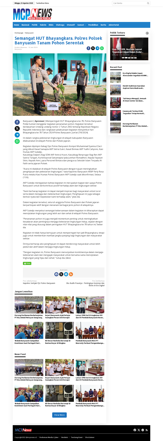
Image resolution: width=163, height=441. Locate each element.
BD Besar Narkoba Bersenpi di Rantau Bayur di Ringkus (57, 342)
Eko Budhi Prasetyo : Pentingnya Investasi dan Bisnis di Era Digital (85, 283)
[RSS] (71, 274)
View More (59, 415)
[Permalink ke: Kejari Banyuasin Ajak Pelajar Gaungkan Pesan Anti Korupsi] (59, 304)
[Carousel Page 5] (135, 57)
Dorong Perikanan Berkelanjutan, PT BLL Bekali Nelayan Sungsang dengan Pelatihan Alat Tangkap (29, 316)
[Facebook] (56, 274)
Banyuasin (18, 49)
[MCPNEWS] (32, 14)
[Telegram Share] (97, 48)
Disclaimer (89, 437)
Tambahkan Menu (42, 3)
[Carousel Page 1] (123, 57)
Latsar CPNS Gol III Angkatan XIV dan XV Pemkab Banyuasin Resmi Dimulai (89, 316)
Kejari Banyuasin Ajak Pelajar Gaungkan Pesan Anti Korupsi (57, 316)
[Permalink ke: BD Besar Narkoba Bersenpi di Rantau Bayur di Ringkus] (59, 330)
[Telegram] (66, 274)
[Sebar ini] (88, 48)
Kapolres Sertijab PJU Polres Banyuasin (39, 282)
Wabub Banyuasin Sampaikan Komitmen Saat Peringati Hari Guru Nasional (27, 342)
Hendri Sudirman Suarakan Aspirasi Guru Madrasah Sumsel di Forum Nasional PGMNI (134, 87)
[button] (148, 3)
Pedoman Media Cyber (49, 437)
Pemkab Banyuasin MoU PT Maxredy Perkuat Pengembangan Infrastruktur (90, 342)
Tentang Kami (77, 437)
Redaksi (64, 437)
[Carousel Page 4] (132, 57)
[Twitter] (61, 274)
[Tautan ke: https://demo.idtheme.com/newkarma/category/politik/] (147, 33)
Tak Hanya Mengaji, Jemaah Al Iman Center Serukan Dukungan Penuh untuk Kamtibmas (134, 99)
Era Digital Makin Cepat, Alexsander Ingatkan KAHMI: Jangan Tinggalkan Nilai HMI (135, 74)
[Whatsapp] (102, 48)
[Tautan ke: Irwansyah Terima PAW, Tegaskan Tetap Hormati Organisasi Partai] (115, 115)
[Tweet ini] (93, 48)
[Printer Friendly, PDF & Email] (27, 263)
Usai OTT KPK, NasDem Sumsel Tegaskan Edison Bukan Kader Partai (127, 50)
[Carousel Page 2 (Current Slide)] (126, 57)
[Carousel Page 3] (129, 57)
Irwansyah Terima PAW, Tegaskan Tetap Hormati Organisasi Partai (133, 112)
